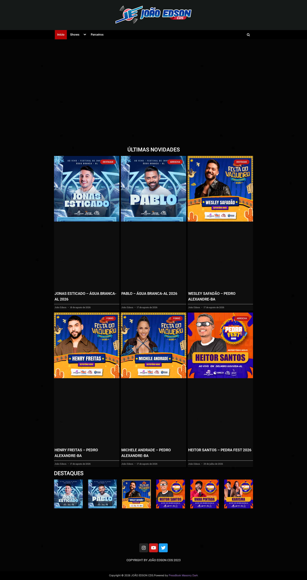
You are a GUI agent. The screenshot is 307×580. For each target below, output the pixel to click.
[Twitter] (163, 547)
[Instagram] (143, 547)
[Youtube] (153, 547)
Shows (74, 34)
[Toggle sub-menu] (84, 34)
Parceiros (97, 34)
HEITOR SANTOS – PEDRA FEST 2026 (219, 450)
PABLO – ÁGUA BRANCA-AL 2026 (149, 293)
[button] (48, 92)
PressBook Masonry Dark (183, 575)
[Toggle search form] (248, 34)
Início (60, 34)
